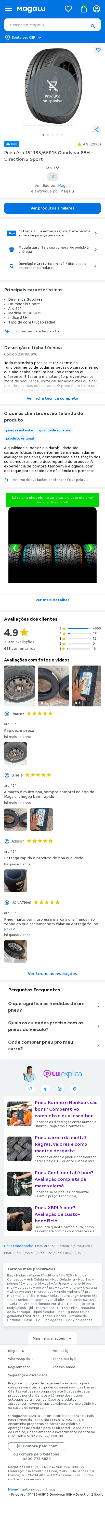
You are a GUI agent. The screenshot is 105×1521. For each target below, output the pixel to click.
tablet (72, 1304)
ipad (61, 1312)
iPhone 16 (55, 1275)
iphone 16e (88, 1296)
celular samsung (63, 1296)
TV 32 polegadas (78, 1320)
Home (13, 1489)
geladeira (25, 1287)
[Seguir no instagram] (60, 1089)
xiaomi (39, 1300)
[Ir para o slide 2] (48, 135)
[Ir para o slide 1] (43, 135)
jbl (31, 1308)
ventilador (56, 1300)
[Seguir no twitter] (30, 1089)
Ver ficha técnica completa (52, 398)
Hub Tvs (84, 1279)
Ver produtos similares (52, 208)
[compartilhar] (96, 129)
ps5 (47, 1283)
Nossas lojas (62, 1351)
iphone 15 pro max (32, 1296)
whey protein (20, 1291)
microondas (43, 1291)
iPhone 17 (36, 1275)
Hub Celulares (38, 1279)
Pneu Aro (83, 1246)
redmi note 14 (47, 1308)
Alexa (27, 1320)
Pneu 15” (45, 1253)
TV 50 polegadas (48, 1320)
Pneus (51, 1489)
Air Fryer (60, 1283)
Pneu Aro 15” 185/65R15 (54, 1246)
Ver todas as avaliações (52, 973)
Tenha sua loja (64, 1359)
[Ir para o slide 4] (57, 135)
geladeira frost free (23, 1316)
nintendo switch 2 (82, 1300)
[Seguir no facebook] (45, 1089)
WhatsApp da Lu (21, 1359)
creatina (90, 1287)
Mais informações (49, 1338)
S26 (69, 1275)
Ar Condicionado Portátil (43, 1304)
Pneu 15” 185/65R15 (19, 1253)
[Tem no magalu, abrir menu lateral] (8, 8)
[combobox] (52, 24)
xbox (61, 1287)
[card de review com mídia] (19, 686)
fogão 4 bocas (54, 1316)
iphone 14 (33, 1283)
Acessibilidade (63, 1367)
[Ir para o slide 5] (61, 135)
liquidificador (43, 1312)
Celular (15, 1304)
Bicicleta (87, 1304)
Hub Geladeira (63, 1279)
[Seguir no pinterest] (74, 1089)
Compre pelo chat (40, 1446)
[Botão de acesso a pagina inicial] (37, 8)
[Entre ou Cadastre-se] (96, 8)
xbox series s (20, 1300)
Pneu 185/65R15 (68, 1253)
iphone (74, 1287)
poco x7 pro (45, 1287)
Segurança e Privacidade (27, 1375)
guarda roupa (78, 1312)
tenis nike (69, 1308)
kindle (61, 1291)
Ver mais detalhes (52, 600)
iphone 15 (14, 1283)
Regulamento (19, 1367)
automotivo (32, 1489)
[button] (93, 26)
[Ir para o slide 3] (52, 135)
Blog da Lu (16, 1351)
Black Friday (16, 1275)
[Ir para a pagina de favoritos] (68, 8)
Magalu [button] (64, 186)
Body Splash (16, 1308)
